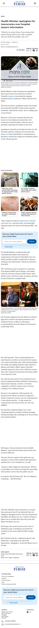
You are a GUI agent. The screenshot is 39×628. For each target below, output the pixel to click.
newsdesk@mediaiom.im (13, 624)
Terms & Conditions (8, 576)
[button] (4, 3)
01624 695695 (11, 621)
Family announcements (9, 584)
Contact (4, 578)
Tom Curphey (6, 42)
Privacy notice (9, 246)
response (11, 96)
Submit (31, 241)
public (21, 223)
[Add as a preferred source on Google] (20, 50)
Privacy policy (6, 580)
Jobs (3, 582)
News (3, 16)
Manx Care (5, 134)
